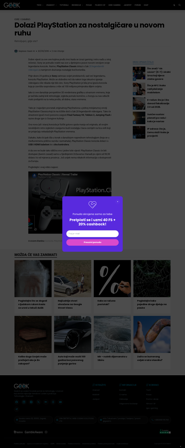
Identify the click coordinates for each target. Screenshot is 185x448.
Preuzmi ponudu (92, 242)
